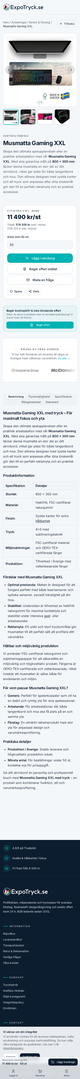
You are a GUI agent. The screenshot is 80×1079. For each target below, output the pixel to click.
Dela (36, 291)
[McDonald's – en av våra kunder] (61, 370)
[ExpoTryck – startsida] (23, 7)
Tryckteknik (10, 984)
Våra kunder (11, 962)
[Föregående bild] (9, 70)
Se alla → (64, 358)
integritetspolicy (13, 1048)
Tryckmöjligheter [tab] (39, 396)
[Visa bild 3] (45, 117)
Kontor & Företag (39, 22)
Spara (18, 291)
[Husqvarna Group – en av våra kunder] (21, 370)
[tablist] (40, 399)
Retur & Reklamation (16, 951)
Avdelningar (19, 22)
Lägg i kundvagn (66, 1062)
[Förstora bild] (70, 38)
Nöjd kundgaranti (14, 996)
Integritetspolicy (13, 1002)
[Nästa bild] (71, 70)
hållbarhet (43, 521)
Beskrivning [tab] (16, 396)
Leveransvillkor (12, 939)
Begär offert (43, 324)
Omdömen (9, 1008)
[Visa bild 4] (62, 117)
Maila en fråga (43, 280)
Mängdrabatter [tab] (31, 402)
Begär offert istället (43, 269)
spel (47, 616)
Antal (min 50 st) (18, 236)
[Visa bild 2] (28, 117)
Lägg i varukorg (43, 258)
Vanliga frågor (12, 957)
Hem (6, 22)
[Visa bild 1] (11, 117)
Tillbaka (69, 23)
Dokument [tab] (52, 402)
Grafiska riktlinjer (13, 990)
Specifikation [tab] (63, 396)
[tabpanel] (40, 600)
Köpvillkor (9, 933)
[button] (40, 70)
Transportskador (13, 945)
